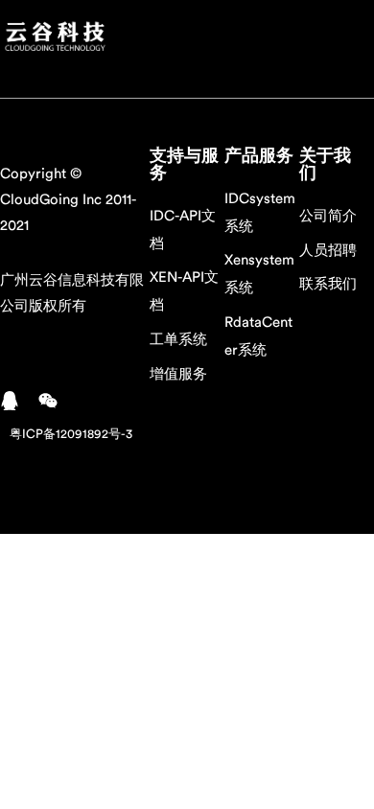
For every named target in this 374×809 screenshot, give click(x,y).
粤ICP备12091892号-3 (71, 434)
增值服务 (178, 374)
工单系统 (178, 340)
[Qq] (9, 400)
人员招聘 (328, 250)
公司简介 (328, 216)
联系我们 (328, 284)
